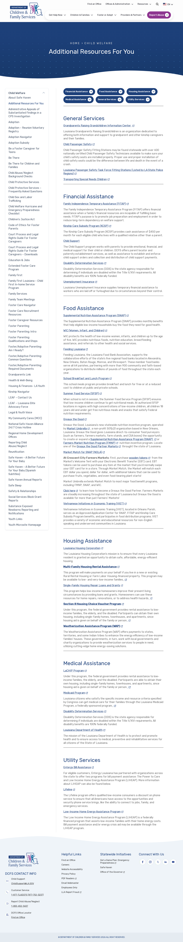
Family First (15, 275)
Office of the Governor (118, 872)
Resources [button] (143, 4)
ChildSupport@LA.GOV (22, 883)
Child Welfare (98, 43)
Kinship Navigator (19, 391)
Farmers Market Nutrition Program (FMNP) (91, 442)
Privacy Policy (68, 874)
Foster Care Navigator (22, 305)
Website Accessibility (72, 869)
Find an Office (94, 4)
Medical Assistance (76, 99)
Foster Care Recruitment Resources (23, 312)
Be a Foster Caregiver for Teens (24, 150)
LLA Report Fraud (79, 892)
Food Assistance (108, 91)
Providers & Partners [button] (131, 15)
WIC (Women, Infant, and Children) (85, 330)
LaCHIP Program (75, 670)
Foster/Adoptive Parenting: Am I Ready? (25, 348)
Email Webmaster (70, 883)
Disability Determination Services (85, 263)
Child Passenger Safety (79, 144)
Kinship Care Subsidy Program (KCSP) (87, 225)
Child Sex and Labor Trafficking (20, 199)
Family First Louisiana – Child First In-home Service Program (25, 284)
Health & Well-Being (20, 380)
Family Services (17, 293)
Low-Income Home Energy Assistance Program (93, 811)
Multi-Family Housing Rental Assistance (91, 566)
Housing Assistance (139, 91)
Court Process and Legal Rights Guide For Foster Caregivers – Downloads (23, 251)
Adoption (13, 122)
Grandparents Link (19, 374)
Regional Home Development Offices (25, 435)
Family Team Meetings (21, 299)
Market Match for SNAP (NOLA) (84, 452)
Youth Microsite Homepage (24, 524)
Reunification (16, 451)
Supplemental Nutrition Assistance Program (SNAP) (96, 315)
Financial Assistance (77, 91)
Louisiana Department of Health (84, 730)
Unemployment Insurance (80, 281)
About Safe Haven (19, 97)
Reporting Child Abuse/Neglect (17, 444)
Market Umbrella (78, 428)
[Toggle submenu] (43, 93)
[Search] (157, 4)
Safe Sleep (14, 485)
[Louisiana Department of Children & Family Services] (26, 11)
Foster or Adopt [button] (105, 15)
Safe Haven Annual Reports (25, 479)
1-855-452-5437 (19, 906)
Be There (13, 157)
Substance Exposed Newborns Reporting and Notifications (23, 510)
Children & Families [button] (79, 15)
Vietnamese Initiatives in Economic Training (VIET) (95, 503)
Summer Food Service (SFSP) (82, 393)
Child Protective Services (23, 182)
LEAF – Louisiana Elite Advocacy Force (21, 405)
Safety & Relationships (22, 491)
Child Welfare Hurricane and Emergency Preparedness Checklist (25, 210)
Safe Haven (106, 867)
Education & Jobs (19, 260)
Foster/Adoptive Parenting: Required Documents (25, 367)
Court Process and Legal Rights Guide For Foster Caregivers (23, 238)
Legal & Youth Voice (20, 412)
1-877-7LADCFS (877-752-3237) (27, 895)
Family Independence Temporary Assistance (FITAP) (96, 203)
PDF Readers (77, 878)
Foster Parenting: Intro (22, 331)
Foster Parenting (18, 326)
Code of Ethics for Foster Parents (24, 227)
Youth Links (15, 519)
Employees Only (69, 887)
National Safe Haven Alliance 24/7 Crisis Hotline (25, 425)
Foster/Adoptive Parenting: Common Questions (25, 358)
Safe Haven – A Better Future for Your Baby (26, 459)
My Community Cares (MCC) (25, 418)
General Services (107, 99)
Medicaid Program (76, 692)
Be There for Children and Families (23, 165)
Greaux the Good (75, 419)
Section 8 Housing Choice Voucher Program (94, 603)
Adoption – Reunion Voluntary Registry (26, 129)
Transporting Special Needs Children (86, 179)
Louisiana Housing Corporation (83, 548)
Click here (71, 490)
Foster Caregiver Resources (25, 320)
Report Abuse (156, 15)
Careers (65, 864)
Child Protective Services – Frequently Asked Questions (25, 189)
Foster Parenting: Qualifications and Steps (23, 339)
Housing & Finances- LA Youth (26, 386)
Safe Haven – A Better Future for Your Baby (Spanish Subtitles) (26, 470)
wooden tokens (140, 457)
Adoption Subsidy (18, 142)
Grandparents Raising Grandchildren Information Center (99, 125)
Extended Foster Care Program (21, 267)
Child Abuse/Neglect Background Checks (20, 174)
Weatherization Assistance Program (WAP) (93, 626)
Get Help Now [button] (55, 15)
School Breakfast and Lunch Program (87, 378)
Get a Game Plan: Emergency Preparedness (117, 861)
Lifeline (69, 789)
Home (75, 43)
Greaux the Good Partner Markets (99, 446)
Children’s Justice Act (21, 219)
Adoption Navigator (20, 137)
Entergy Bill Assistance (78, 767)
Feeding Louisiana (75, 349)
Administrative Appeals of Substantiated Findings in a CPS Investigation (24, 113)
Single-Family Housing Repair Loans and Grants (93, 585)
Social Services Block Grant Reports (25, 498)
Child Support (71, 241)
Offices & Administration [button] (118, 4)
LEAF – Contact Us (20, 397)
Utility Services (136, 99)
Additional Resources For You (26, 103)
